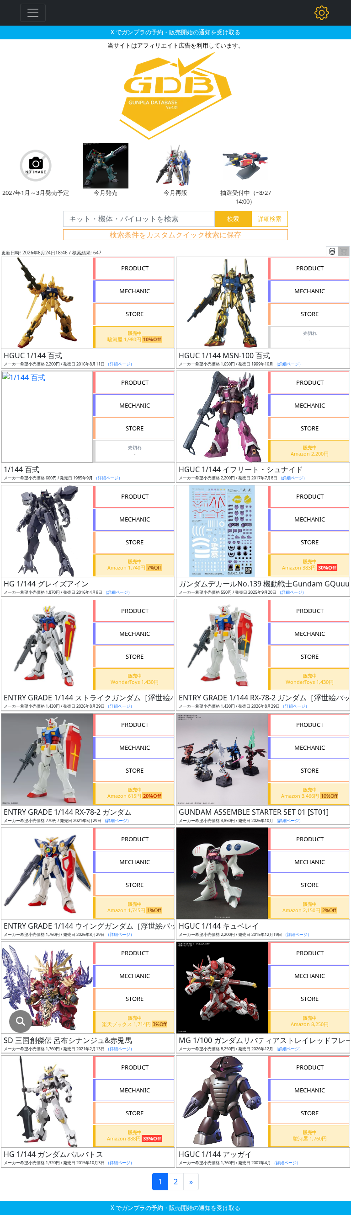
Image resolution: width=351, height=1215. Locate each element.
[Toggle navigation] (33, 13)
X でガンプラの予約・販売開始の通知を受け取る (175, 32)
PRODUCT (135, 268)
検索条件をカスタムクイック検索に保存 (175, 235)
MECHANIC (134, 291)
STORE (135, 314)
